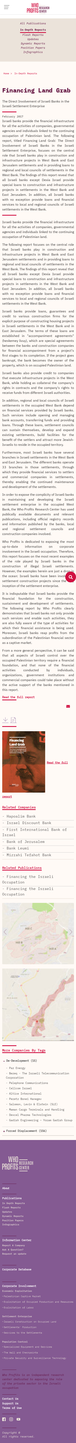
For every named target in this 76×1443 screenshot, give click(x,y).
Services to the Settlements (23, 1333)
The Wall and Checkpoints (21, 1353)
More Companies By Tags (24, 1050)
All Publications (33, 23)
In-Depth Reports (33, 30)
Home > (7, 73)
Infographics (33, 52)
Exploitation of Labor (19, 1308)
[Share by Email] (67, 706)
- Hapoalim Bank (19, 816)
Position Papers (33, 48)
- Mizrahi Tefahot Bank (26, 855)
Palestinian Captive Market (22, 1296)
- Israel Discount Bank (26, 823)
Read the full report (18, 697)
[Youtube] (18, 1419)
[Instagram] (11, 1419)
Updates (33, 39)
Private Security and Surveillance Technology (35, 1358)
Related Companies (19, 807)
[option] (38, 940)
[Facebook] (4, 1419)
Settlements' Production (20, 1327)
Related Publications (22, 868)
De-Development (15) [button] (21, 1060)
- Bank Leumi (15, 848)
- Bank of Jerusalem (23, 842)
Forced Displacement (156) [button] (26, 1131)
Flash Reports (33, 35)
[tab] (38, 1061)
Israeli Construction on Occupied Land (30, 1322)
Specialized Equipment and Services (28, 1347)
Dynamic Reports (33, 43)
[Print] (13, 720)
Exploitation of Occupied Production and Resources (38, 1302)
